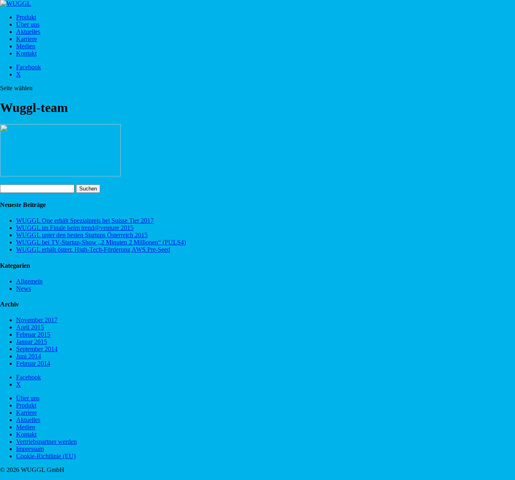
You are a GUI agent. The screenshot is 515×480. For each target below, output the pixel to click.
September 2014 (37, 349)
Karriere (26, 38)
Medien (25, 46)
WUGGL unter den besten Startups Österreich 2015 (82, 235)
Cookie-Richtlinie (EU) (46, 456)
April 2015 (30, 327)
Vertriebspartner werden (46, 441)
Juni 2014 (28, 356)
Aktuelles (28, 31)
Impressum (30, 448)
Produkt (26, 17)
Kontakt (26, 53)
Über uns (27, 24)
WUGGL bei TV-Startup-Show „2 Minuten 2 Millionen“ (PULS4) (101, 242)
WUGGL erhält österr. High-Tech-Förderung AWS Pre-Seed (93, 249)
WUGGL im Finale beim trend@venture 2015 (75, 227)
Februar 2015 (33, 334)
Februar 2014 (33, 363)
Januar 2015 (31, 341)
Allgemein (29, 281)
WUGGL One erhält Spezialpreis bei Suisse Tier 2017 (85, 220)
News (23, 288)
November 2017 (37, 320)
